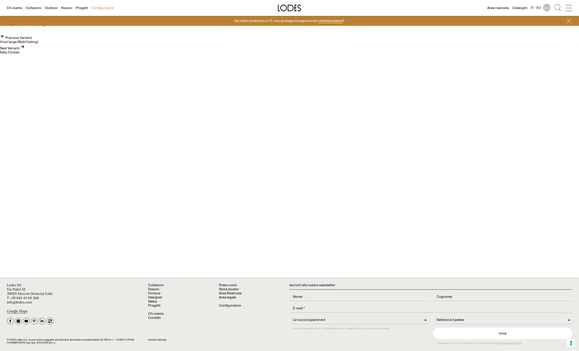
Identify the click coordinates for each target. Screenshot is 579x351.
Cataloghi (519, 7)
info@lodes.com (19, 302)
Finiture (154, 293)
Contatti (154, 317)
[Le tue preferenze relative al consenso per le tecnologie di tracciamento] (571, 343)
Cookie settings (157, 339)
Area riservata (498, 7)
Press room (228, 285)
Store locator (229, 289)
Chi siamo (14, 7)
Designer (155, 297)
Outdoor (51, 7)
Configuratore (103, 7)
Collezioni (33, 7)
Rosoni (66, 7)
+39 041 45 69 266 (24, 298)
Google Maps (17, 311)
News (152, 301)
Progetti (82, 7)
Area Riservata (230, 293)
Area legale (227, 297)
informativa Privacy (510, 343)
